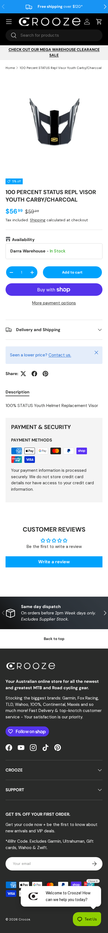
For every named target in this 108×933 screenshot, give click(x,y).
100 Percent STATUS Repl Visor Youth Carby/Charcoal (61, 68)
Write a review (54, 562)
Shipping (37, 220)
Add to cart (72, 272)
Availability (23, 239)
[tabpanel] (54, 406)
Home (10, 68)
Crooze (24, 919)
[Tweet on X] (23, 373)
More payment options (54, 303)
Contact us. (59, 355)
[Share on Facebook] (34, 373)
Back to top (54, 638)
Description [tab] (17, 392)
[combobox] (54, 35)
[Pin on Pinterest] (45, 373)
